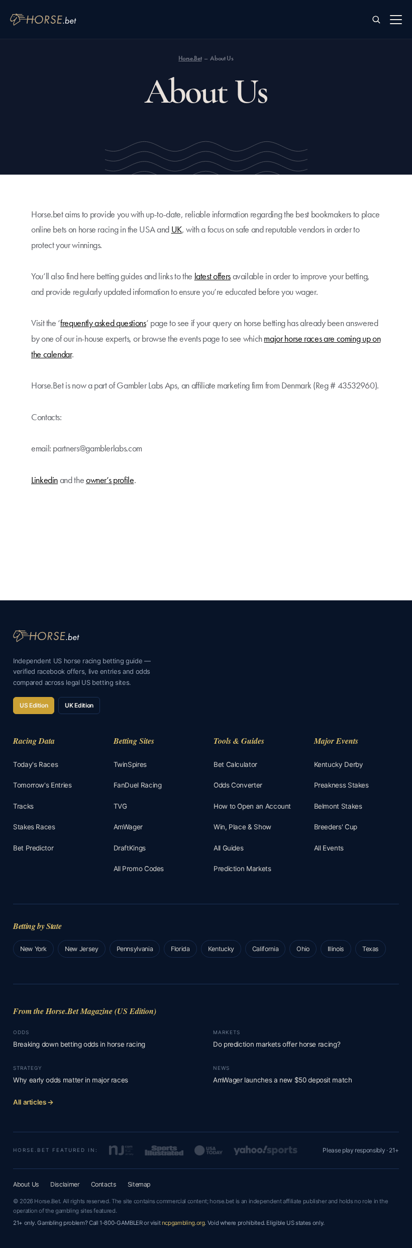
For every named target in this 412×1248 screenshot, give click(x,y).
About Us (26, 1184)
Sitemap (139, 1184)
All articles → (33, 1102)
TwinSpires (130, 764)
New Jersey (81, 949)
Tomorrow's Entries (42, 785)
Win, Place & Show (242, 827)
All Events (329, 848)
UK (176, 229)
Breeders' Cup (335, 827)
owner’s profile (110, 480)
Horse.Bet (189, 58)
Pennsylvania (135, 949)
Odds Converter (238, 785)
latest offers (212, 276)
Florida (180, 949)
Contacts (104, 1184)
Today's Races (35, 764)
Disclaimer (64, 1184)
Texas (370, 949)
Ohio (303, 949)
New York (33, 949)
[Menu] (396, 19)
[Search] (376, 19)
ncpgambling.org (183, 1222)
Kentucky (221, 949)
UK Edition (79, 705)
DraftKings (130, 848)
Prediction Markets (242, 869)
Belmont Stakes (338, 806)
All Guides (228, 848)
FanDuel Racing (138, 785)
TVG (120, 806)
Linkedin (44, 480)
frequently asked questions (103, 323)
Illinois (336, 949)
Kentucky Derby (338, 764)
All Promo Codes (139, 869)
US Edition (34, 705)
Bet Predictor (33, 848)
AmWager (128, 827)
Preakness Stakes (341, 785)
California (265, 949)
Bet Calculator (235, 764)
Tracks (23, 806)
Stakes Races (34, 827)
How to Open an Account (252, 806)
